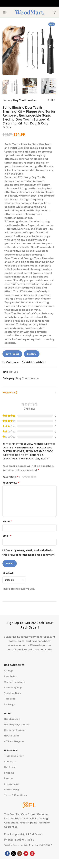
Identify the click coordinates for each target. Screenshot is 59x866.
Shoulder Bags (12, 693)
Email (6, 535)
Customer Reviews (14, 730)
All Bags (8, 670)
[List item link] (29, 840)
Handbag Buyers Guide (17, 724)
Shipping (9, 772)
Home (6, 100)
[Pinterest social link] (32, 853)
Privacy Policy (11, 783)
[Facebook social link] (7, 853)
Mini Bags (9, 704)
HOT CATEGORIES (14, 665)
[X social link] (13, 853)
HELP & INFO (11, 750)
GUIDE (7, 713)
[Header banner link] (29, 3)
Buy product (12, 354)
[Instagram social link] (19, 853)
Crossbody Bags (13, 687)
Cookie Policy (11, 789)
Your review (10, 482)
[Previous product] (48, 100)
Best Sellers (11, 676)
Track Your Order (14, 755)
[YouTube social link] (25, 853)
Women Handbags (14, 681)
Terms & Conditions (15, 795)
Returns (8, 778)
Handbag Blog (12, 718)
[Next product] (55, 100)
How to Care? (11, 735)
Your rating (10, 477)
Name (7, 521)
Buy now (31, 354)
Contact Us (10, 761)
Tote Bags (9, 698)
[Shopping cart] (55, 12)
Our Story (9, 767)
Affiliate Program (14, 741)
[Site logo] (29, 12)
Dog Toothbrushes (25, 100)
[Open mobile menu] (4, 12)
